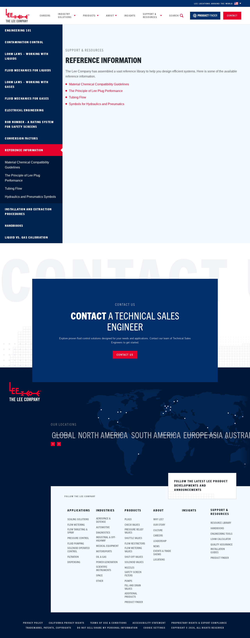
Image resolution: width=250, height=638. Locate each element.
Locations (159, 559)
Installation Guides (218, 550)
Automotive (103, 527)
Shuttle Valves (133, 538)
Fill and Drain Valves (133, 587)
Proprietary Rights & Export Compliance (199, 622)
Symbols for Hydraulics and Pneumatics (96, 104)
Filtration (73, 556)
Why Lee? (158, 519)
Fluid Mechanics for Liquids (28, 70)
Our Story (159, 524)
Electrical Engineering (24, 110)
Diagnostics (103, 532)
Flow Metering (76, 524)
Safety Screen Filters (133, 573)
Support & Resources (150, 15)
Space (99, 575)
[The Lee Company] (17, 15)
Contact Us (125, 354)
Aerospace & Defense (103, 520)
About (110, 15)
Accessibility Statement (149, 622)
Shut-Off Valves (134, 556)
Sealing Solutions (78, 519)
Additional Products (131, 595)
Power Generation (107, 562)
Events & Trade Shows (162, 552)
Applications (78, 510)
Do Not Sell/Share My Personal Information (107, 627)
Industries (105, 510)
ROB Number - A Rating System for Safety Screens (29, 124)
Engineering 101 (18, 30)
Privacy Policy (33, 622)
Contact (232, 15)
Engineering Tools (221, 533)
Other (99, 580)
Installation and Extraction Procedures (28, 211)
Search (174, 15)
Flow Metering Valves (133, 549)
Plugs (128, 519)
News (156, 546)
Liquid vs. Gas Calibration (26, 237)
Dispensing (73, 562)
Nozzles (129, 567)
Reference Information (24, 150)
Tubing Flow (13, 188)
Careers (45, 15)
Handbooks (14, 225)
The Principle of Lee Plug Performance (22, 178)
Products (89, 15)
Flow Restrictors (135, 543)
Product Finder (134, 602)
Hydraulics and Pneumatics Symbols (30, 196)
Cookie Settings (154, 627)
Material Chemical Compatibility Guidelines (27, 165)
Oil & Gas (101, 556)
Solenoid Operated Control (78, 549)
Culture (158, 530)
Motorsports (104, 551)
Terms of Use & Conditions (108, 622)
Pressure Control (78, 538)
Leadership (159, 541)
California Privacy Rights (66, 622)
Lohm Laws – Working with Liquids (26, 56)
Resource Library (221, 522)
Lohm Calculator (221, 539)
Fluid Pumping (75, 543)
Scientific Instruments (103, 568)
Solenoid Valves (134, 562)
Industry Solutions (65, 15)
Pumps (128, 580)
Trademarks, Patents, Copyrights (48, 627)
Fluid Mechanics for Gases (27, 98)
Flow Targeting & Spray (77, 531)
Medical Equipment (107, 545)
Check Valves (132, 524)
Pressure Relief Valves (134, 531)
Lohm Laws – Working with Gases (26, 84)
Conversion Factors (21, 138)
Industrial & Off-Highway (106, 538)
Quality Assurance (222, 544)
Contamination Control (24, 42)
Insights (130, 15)
